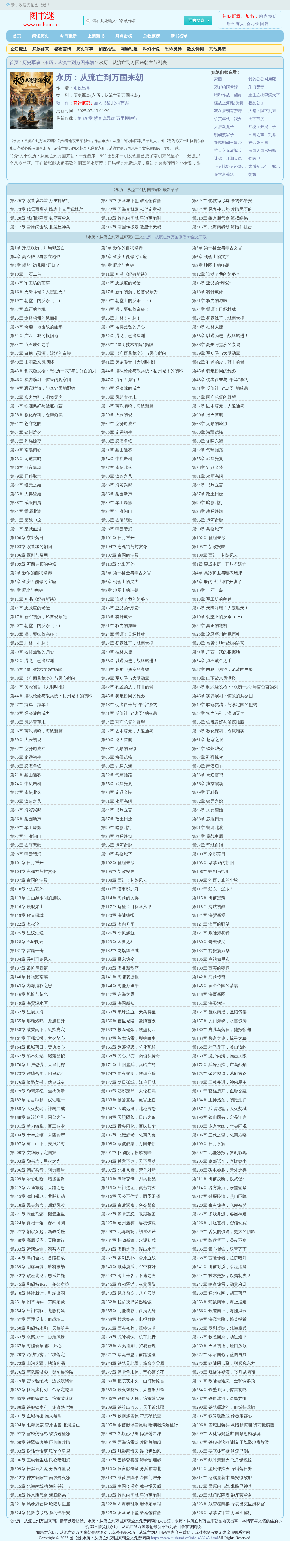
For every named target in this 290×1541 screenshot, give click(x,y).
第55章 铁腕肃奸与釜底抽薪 (36, 406)
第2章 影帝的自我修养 (122, 248)
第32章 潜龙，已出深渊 (123, 335)
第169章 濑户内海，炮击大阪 (219, 1056)
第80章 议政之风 (116, 476)
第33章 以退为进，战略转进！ (220, 335)
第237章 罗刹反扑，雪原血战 (128, 1258)
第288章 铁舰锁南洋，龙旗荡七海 (41, 1407)
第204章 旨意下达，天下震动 (128, 1161)
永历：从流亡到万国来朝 (69, 62)
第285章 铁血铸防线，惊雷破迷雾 (41, 1398)
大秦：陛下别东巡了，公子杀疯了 (265, 111)
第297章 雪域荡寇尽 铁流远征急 (40, 1433)
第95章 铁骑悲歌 (116, 520)
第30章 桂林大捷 (207, 327)
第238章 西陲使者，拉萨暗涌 (219, 1258)
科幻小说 (151, 49)
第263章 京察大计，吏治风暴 (37, 1337)
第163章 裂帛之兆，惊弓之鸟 (219, 1038)
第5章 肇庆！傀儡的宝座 (124, 256)
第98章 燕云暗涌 (116, 529)
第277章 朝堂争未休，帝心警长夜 (132, 1372)
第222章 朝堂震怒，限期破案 (128, 1214)
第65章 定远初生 (116, 432)
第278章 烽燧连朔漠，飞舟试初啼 (223, 1372)
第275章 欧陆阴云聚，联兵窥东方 (223, 1363)
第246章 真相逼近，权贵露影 (128, 1284)
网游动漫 (129, 49)
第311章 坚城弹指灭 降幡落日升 (222, 1468)
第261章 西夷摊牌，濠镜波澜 (128, 1328)
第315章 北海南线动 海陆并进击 (222, 227)
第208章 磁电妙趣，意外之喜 (219, 1170)
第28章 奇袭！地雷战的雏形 (36, 327)
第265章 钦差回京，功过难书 (219, 1337)
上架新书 (96, 36)
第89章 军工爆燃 (116, 502)
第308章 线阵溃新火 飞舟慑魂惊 (222, 1460)
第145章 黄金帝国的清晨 (215, 985)
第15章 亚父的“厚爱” (211, 283)
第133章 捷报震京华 (211, 950)
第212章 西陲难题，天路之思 (37, 1187)
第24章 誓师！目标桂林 (214, 309)
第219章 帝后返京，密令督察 (128, 1205)
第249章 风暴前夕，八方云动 (128, 1293)
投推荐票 (120, 103)
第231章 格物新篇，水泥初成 (128, 1240)
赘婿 (252, 174)
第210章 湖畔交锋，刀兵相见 (128, 1179)
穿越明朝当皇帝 (228, 143)
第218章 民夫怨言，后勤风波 (37, 1205)
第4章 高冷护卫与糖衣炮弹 (35, 256)
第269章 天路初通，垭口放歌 (219, 1346)
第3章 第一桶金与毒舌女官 (217, 248)
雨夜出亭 (81, 88)
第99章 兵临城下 (207, 529)
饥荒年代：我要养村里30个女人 (231, 119)
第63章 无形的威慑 (209, 423)
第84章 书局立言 (207, 485)
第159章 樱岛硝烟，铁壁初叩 (128, 1029)
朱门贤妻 (256, 87)
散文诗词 (195, 49)
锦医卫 (254, 158)
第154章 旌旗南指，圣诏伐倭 (219, 1012)
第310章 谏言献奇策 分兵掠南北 (131, 1468)
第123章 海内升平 (118, 924)
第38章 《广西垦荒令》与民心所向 (133, 353)
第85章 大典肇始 (25, 494)
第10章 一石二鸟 (25, 274)
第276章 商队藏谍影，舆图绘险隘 (41, 1372)
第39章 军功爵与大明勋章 (216, 353)
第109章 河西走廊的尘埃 (33, 564)
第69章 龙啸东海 (207, 441)
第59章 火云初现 (116, 415)
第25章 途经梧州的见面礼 (34, 318)
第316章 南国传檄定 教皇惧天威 (131, 227)
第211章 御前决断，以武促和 (219, 1179)
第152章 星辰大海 (27, 1012)
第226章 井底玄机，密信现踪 (219, 1223)
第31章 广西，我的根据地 (34, 335)
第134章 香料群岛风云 (31, 959)
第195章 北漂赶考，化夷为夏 (128, 1135)
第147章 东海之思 (118, 994)
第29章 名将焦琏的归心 (123, 327)
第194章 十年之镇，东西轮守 (37, 1135)
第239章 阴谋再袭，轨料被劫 (37, 1266)
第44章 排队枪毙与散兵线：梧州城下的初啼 (142, 371)
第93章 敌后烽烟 (207, 511)
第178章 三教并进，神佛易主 (219, 1082)
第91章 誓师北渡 (25, 511)
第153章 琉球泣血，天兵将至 (128, 1012)
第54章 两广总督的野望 (214, 397)
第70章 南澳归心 (25, 450)
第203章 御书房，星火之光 (35, 1161)
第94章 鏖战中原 (25, 520)
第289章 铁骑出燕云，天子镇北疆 (132, 1407)
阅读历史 (40, 36)
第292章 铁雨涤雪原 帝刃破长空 (131, 1416)
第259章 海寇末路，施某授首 (219, 1319)
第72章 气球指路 (207, 450)
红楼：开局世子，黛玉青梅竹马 (265, 127)
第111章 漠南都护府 (119, 889)
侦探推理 (107, 49)
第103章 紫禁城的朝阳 (31, 546)
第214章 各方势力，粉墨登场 (219, 1187)
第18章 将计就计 (207, 292)
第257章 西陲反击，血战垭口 (37, 1319)
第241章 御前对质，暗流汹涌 (219, 1266)
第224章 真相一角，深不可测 (37, 1223)
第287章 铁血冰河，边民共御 (219, 1398)
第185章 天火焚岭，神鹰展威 (37, 1108)
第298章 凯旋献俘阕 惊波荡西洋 (131, 1433)
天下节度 (256, 119)
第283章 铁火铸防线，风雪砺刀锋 (132, 1389)
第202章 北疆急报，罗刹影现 (219, 1152)
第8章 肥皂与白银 (117, 265)
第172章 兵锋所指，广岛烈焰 (219, 1064)
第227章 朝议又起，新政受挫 (37, 1231)
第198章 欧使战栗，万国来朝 (128, 1144)
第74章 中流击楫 (116, 458)
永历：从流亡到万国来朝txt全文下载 (175, 237)
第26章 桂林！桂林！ (121, 318)
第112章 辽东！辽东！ (213, 889)
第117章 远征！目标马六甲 (126, 906)
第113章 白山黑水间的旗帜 (35, 898)
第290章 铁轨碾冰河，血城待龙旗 (223, 1407)
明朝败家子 (224, 135)
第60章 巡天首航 (207, 415)
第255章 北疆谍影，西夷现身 (128, 1310)
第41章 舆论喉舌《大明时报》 (129, 362)
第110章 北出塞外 (118, 564)
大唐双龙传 (224, 127)
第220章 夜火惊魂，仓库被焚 (219, 1205)
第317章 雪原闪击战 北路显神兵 (40, 227)
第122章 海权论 (24, 924)
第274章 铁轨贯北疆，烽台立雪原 (132, 1363)
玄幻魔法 (18, 49)
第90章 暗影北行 (207, 502)
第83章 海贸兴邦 (116, 485)
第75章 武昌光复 (207, 458)
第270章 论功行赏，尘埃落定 (37, 1354)
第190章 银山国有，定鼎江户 (219, 1117)
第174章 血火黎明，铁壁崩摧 (128, 1073)
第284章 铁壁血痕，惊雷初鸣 (219, 1389)
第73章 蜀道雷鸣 (25, 458)
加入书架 (102, 103)
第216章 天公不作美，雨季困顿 (130, 1196)
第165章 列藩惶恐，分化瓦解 (128, 1047)
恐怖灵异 (173, 49)
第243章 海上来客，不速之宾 (128, 1275)
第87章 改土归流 (207, 494)
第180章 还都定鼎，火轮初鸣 (128, 1091)
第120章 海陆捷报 (118, 915)
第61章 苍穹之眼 (25, 423)
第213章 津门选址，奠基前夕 (128, 1187)
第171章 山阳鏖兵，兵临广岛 (128, 1064)
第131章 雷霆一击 (27, 950)
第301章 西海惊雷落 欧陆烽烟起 (131, 1442)
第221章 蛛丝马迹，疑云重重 (37, 1214)
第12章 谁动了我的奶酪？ (216, 274)
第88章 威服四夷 (25, 502)
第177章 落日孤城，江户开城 (128, 1082)
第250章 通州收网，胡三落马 (219, 1293)
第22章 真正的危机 (28, 309)
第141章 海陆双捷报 (120, 977)
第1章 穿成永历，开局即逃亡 (37, 248)
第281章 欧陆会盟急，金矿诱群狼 (223, 1381)
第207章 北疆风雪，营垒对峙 (128, 1170)
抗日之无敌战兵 (228, 150)
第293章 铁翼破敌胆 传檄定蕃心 (222, 1416)
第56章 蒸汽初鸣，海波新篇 (127, 406)
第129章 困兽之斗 (118, 942)
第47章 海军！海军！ (121, 379)
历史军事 (84, 49)
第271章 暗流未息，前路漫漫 (128, 1354)
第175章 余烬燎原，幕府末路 (219, 1073)
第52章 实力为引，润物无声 (36, 397)
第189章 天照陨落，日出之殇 (128, 1117)
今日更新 (68, 36)
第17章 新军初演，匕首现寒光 (129, 292)
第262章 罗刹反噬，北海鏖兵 (219, 1328)
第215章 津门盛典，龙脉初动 (37, 1196)
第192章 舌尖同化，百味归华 (128, 1126)
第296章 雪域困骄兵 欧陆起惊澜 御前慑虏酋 (233, 1425)
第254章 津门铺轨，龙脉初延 (37, 1310)
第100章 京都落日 (27, 537)
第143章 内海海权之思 (31, 985)
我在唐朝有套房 (228, 111)
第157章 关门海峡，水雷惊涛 (219, 1021)
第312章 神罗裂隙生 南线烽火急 (40, 1477)
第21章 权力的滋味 (209, 300)
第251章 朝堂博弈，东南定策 (37, 1302)
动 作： (64, 103)
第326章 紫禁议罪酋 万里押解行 (107, 118)
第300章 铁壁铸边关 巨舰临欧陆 (40, 1442)
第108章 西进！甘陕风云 (215, 555)
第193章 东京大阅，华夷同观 (219, 1126)
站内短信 (268, 16)
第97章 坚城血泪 (25, 529)
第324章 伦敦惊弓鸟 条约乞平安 (222, 200)
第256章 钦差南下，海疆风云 (219, 1310)
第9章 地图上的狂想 (210, 265)
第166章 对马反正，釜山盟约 (219, 1047)
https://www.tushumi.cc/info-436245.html (184, 1538)
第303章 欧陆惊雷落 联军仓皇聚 (40, 1451)
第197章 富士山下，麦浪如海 (37, 1144)
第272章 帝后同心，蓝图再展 (219, 1354)
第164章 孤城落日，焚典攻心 (37, 1047)
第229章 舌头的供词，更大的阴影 (223, 1231)
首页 (17, 36)
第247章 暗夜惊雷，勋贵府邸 (219, 1284)
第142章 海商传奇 (208, 977)
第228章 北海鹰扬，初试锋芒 (128, 1231)
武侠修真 (40, 49)
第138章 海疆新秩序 (120, 968)
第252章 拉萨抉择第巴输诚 (126, 1302)
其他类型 (217, 49)
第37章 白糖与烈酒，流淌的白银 (40, 353)
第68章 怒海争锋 (116, 441)
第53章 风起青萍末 (119, 397)
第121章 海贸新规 (208, 915)
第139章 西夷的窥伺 (211, 968)
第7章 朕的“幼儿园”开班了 (35, 265)
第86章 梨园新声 (116, 494)
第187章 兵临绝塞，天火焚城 (219, 1108)
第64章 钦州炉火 (25, 432)
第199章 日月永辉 (208, 1144)
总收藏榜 (151, 36)
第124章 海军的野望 (211, 924)
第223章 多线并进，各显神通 (219, 1214)
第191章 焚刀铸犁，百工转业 (37, 1126)
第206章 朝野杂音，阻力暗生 (37, 1170)
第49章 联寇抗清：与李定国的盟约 (42, 388)
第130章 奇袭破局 (208, 942)
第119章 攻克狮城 (27, 915)
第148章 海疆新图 (208, 994)
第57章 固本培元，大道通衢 (218, 406)
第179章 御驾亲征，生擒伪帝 (37, 1091)
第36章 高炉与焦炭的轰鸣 (216, 344)
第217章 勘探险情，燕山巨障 (219, 1196)
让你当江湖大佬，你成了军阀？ (231, 158)
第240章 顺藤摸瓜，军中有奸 (128, 1266)
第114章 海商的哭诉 (120, 898)
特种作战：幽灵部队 (231, 95)
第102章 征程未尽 (208, 537)
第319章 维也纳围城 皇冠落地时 (131, 218)
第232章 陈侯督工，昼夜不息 (219, 1240)
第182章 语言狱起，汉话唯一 (37, 1100)
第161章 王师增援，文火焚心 (37, 1038)
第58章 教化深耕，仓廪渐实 (36, 415)
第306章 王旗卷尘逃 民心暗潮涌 (40, 1460)
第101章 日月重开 (118, 537)
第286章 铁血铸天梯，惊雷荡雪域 (132, 1398)
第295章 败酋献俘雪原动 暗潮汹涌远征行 (139, 1425)
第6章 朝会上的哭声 (210, 256)
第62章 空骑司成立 (119, 423)
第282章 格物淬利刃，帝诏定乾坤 (41, 1389)
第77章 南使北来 (116, 467)
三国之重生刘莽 (262, 135)
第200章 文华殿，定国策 (33, 1152)
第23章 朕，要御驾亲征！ (125, 309)
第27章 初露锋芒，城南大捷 (218, 318)
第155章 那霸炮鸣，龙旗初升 (37, 1021)
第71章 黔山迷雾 (116, 450)
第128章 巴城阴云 (27, 942)
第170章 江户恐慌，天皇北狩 (37, 1064)
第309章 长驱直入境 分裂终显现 (40, 1468)
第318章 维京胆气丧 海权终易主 (222, 218)
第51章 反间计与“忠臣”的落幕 (220, 388)
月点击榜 (123, 36)
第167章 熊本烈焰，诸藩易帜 (37, 1056)
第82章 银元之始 (25, 485)
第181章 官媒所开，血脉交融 (219, 1091)
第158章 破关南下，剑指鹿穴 (37, 1029)
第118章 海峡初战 (208, 906)
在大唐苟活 (224, 174)
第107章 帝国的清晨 (120, 555)
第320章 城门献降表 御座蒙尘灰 (40, 218)
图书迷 (42, 15)
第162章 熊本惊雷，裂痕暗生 (128, 1038)
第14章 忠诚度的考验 (121, 283)
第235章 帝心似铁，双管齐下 (219, 1249)
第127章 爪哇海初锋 (211, 933)
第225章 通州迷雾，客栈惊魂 (128, 1223)
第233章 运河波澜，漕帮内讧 (37, 1249)
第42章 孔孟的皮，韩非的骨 (218, 362)
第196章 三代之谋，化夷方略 (219, 1135)
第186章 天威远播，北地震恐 (128, 1108)
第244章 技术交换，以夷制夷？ (221, 1275)
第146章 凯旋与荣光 (29, 994)
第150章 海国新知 (118, 1003)
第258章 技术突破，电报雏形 (128, 1319)
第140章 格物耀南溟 (29, 977)
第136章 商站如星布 (211, 959)
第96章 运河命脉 (207, 520)
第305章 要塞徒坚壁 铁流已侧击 (222, 1451)
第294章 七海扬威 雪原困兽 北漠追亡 (45, 1425)
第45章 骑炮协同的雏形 (214, 371)
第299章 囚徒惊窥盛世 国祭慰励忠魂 (226, 1433)
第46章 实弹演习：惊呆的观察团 (40, 379)
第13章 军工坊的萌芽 (30, 283)
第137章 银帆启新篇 (29, 968)
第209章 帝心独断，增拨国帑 (37, 1179)
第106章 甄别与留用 (29, 555)
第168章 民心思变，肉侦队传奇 (130, 1056)
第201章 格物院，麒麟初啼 (126, 1152)
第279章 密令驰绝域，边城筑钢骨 (41, 1381)
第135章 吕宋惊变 (118, 959)
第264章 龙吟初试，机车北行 (128, 1337)
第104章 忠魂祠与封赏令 (124, 546)
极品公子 (256, 103)
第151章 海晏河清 (208, 1003)
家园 (218, 79)
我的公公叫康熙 (262, 79)
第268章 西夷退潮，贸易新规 (128, 1346)
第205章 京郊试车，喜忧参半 (219, 1161)
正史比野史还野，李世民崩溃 (231, 166)
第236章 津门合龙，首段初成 (37, 1258)
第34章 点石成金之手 (30, 344)
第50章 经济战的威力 (121, 388)
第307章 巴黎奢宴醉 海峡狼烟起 (131, 1460)
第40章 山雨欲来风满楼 (32, 362)
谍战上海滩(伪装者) (231, 103)
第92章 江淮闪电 (116, 511)
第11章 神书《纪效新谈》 (125, 274)
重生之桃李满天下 (264, 95)
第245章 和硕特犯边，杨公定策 (39, 1284)
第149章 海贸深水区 (29, 1003)
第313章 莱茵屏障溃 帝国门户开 (131, 1477)
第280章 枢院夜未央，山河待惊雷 (132, 1381)
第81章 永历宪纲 (207, 476)
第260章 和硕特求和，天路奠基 (39, 1328)
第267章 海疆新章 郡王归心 (36, 1346)
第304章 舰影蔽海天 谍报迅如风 (131, 1451)
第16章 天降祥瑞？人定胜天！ (38, 292)
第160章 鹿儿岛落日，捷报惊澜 (221, 1029)
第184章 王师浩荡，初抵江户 (219, 1100)
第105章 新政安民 (208, 546)
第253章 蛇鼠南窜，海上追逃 (219, 1302)
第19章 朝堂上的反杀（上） (36, 300)
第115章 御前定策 (208, 898)
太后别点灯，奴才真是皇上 (265, 166)
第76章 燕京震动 (25, 467)
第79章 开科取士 (25, 476)
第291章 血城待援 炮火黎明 (36, 1416)
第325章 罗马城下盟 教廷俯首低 (131, 200)
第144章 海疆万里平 (120, 985)
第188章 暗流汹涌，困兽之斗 (37, 1117)
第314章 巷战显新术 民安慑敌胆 (222, 1477)
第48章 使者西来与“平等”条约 (220, 379)
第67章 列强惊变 (25, 441)
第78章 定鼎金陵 (207, 467)
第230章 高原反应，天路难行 (37, 1240)
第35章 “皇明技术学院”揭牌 (127, 344)
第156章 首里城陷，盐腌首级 (128, 1021)
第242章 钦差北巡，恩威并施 (37, 1275)
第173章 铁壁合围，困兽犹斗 (37, 1073)
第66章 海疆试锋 (207, 432)
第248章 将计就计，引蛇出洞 (37, 1293)
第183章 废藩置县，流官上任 (128, 1100)
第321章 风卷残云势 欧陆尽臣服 (222, 209)
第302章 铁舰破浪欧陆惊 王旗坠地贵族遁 (230, 1442)
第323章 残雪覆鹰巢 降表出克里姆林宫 (46, 209)
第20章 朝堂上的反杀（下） (127, 300)
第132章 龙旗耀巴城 (120, 950)
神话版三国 (258, 143)
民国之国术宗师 (262, 150)
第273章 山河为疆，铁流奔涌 (37, 1363)
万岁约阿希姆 (226, 87)
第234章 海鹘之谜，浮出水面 (128, 1249)
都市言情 (62, 49)
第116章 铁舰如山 (27, 906)
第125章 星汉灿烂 (27, 933)
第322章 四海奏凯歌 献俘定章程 (131, 209)
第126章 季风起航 (118, 933)
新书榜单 (179, 36)
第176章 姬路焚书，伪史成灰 (37, 1082)
